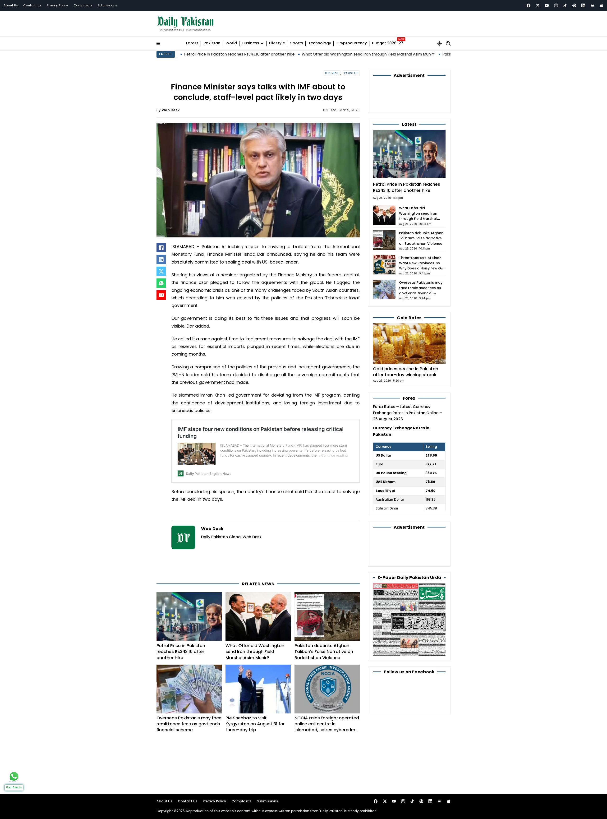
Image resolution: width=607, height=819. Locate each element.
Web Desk (171, 110)
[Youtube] (547, 5)
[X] (161, 271)
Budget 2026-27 (387, 43)
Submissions (107, 5)
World (231, 43)
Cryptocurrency (351, 43)
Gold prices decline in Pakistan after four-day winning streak (405, 372)
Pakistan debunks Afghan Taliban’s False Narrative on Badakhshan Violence (323, 651)
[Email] (161, 295)
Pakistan (212, 43)
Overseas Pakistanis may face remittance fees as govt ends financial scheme (188, 724)
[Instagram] (556, 5)
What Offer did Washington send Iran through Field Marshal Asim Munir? (319, 54)
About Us (11, 5)
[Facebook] (528, 5)
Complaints (83, 5)
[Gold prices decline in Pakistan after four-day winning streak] (409, 343)
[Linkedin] (583, 5)
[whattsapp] (14, 776)
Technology (319, 43)
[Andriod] (592, 5)
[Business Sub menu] (262, 43)
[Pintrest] (574, 5)
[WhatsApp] (161, 283)
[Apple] (601, 5)
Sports (296, 43)
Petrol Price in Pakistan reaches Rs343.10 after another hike (190, 54)
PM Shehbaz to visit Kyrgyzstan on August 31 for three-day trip (255, 724)
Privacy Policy (57, 5)
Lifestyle (277, 43)
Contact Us (32, 5)
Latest (192, 43)
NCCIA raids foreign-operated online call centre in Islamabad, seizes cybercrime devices (326, 727)
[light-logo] (186, 23)
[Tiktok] (565, 5)
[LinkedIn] (161, 259)
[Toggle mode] (439, 43)
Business (250, 43)
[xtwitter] (538, 5)
